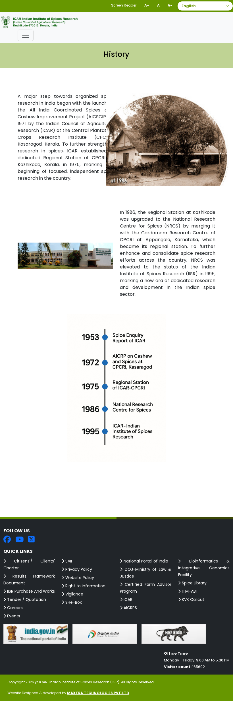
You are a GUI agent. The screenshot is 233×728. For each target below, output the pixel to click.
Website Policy (79, 577)
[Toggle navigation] (26, 35)
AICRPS (129, 608)
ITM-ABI (189, 591)
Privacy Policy (78, 569)
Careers (14, 608)
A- (170, 5)
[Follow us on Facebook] (7, 540)
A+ (146, 5)
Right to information (84, 586)
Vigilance (73, 594)
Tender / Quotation (26, 599)
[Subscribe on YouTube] (19, 540)
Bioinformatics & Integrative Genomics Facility (204, 568)
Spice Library (194, 583)
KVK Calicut (192, 599)
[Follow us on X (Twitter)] (31, 540)
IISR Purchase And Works (30, 591)
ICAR (127, 599)
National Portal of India (145, 561)
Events (13, 616)
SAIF (68, 561)
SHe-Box (73, 602)
